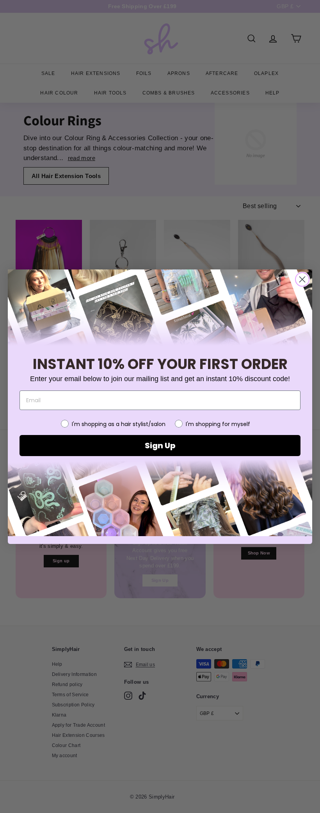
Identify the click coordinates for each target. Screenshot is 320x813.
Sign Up (160, 445)
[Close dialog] (302, 279)
